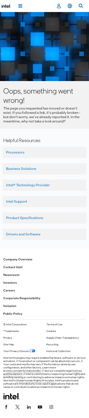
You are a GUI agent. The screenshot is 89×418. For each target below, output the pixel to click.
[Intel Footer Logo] (11, 396)
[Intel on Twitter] (17, 406)
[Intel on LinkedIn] (29, 406)
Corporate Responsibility (21, 298)
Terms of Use (54, 324)
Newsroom (11, 275)
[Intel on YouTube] (40, 406)
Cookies (51, 331)
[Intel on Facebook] (6, 406)
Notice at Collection (58, 351)
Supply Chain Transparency (62, 338)
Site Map (8, 344)
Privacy (7, 338)
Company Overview (17, 259)
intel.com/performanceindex (23, 371)
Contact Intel (12, 267)
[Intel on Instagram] (51, 406)
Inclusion (9, 306)
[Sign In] (58, 6)
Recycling (52, 344)
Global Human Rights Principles (35, 380)
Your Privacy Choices (16, 351)
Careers (9, 290)
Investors (10, 283)
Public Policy (12, 314)
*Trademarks (11, 331)
